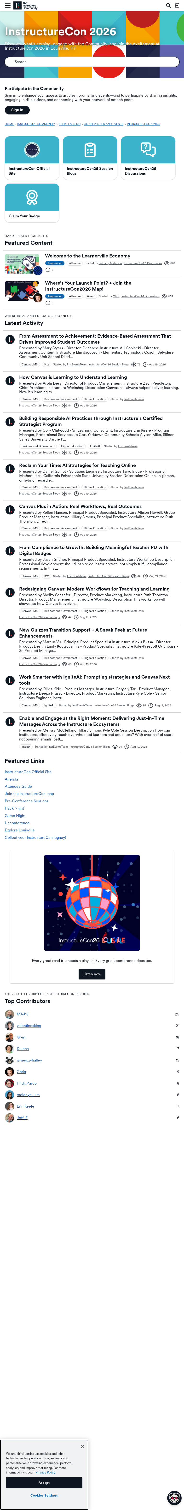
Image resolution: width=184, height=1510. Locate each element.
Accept (44, 1483)
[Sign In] (177, 5)
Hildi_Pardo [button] (27, 1083)
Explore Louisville (20, 830)
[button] (38, 270)
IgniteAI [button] (95, 446)
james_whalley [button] (29, 1060)
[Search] (168, 5)
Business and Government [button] (60, 399)
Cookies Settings (44, 1495)
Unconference (17, 823)
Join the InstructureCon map (29, 793)
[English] (25, 5)
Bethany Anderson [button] (110, 263)
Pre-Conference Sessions (26, 801)
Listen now (92, 974)
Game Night (15, 815)
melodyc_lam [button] (28, 1095)
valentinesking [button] (29, 1026)
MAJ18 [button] (23, 1014)
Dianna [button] (23, 1049)
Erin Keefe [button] (25, 1106)
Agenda (11, 779)
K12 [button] (46, 364)
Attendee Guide (18, 786)
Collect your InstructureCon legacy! (35, 837)
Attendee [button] (74, 263)
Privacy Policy (45, 1472)
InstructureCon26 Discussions (143, 263)
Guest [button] (91, 296)
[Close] (82, 1446)
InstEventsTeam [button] (76, 364)
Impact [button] (26, 746)
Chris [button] (116, 296)
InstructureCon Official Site (28, 772)
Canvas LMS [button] (30, 364)
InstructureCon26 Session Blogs (108, 364)
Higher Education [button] (95, 399)
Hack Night (14, 808)
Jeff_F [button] (22, 1118)
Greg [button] (21, 1037)
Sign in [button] (17, 110)
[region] (44, 1474)
